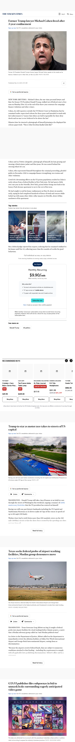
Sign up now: (12, 28)
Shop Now (10, 399)
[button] (62, 14)
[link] (12, 14)
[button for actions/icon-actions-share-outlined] (64, 83)
